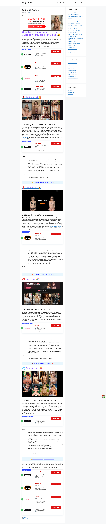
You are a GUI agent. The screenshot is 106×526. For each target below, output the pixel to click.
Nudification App (72, 52)
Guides (24, 517)
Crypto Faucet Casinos (73, 12)
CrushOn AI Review (27, 518)
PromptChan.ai (39, 86)
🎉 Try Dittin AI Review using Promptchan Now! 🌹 (42, 459)
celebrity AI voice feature (55, 226)
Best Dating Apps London (74, 30)
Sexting (76, 2)
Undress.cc (38, 62)
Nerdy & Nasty (27, 3)
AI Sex (81, 2)
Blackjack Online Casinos (74, 28)
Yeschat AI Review (26, 519)
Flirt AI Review (71, 45)
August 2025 (71, 92)
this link (41, 467)
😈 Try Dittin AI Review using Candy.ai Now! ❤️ (42, 363)
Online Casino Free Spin (73, 21)
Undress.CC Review (72, 49)
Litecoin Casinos (72, 72)
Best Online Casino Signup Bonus (75, 19)
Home (52, 2)
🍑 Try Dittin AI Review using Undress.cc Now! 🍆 (43, 274)
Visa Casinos (71, 80)
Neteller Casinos (72, 76)
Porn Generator (70, 2)
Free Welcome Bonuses (73, 14)
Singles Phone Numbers (73, 36)
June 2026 (70, 90)
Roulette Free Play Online (74, 23)
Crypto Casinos (71, 65)
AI (57, 2)
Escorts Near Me (72, 32)
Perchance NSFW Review (74, 43)
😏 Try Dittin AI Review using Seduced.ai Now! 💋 (43, 182)
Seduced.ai (38, 51)
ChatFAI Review (71, 47)
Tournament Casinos (73, 78)
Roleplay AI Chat (72, 41)
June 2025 (70, 94)
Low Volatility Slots (72, 74)
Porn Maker (62, 2)
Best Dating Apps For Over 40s (75, 34)
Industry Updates (72, 70)
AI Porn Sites (71, 51)
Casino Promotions (72, 63)
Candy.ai (37, 75)
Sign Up (56, 63)
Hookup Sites (71, 68)
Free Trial (56, 51)
